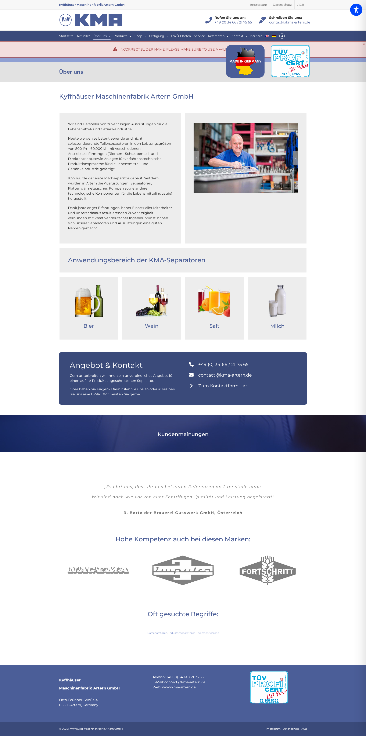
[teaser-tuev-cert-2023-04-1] (290, 46)
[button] (282, 36)
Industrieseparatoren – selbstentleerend (194, 632)
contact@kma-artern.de (288, 22)
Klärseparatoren (157, 632)
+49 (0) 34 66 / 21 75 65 (232, 22)
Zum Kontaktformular (222, 385)
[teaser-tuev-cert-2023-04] (269, 673)
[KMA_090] (246, 158)
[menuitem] (267, 36)
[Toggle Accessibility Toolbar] (356, 9)
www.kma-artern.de (179, 687)
